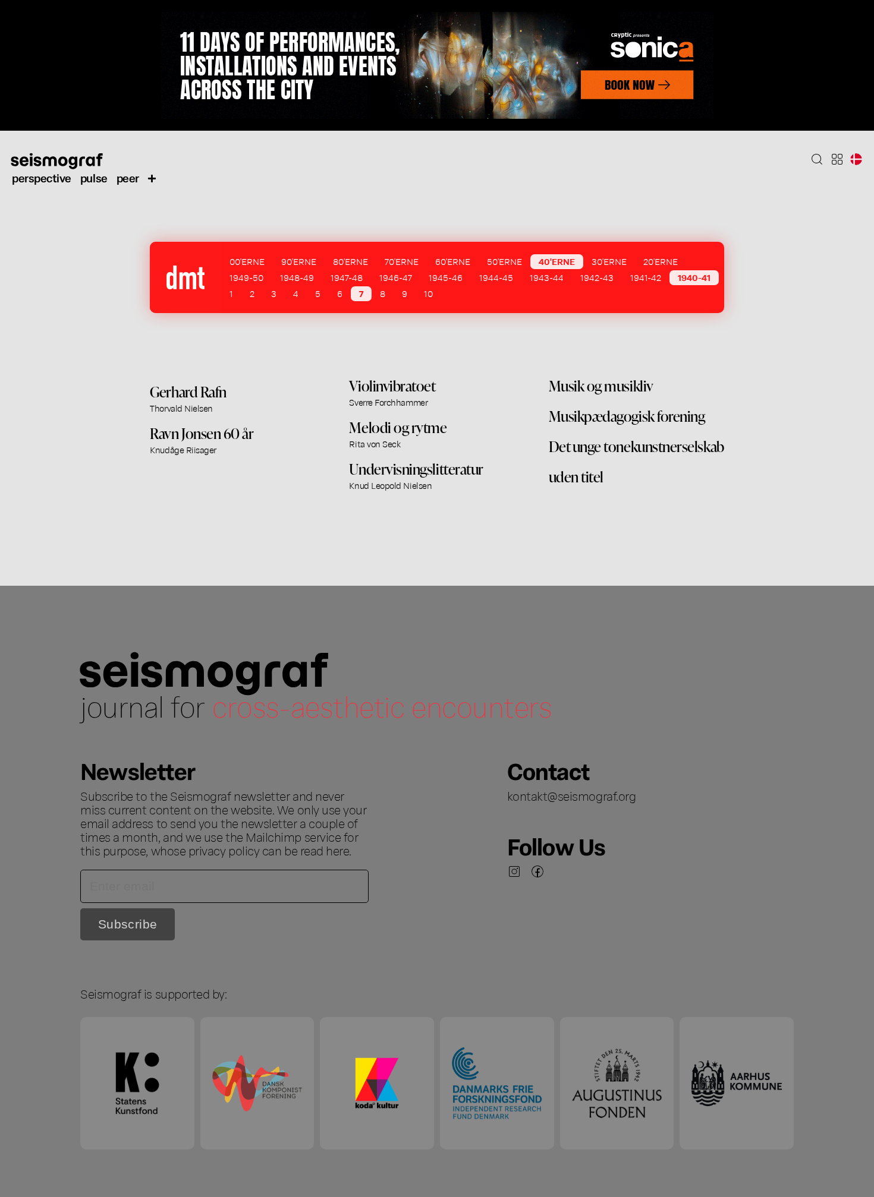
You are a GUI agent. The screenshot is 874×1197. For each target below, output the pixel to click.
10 (428, 293)
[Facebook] (537, 871)
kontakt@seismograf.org (571, 795)
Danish (856, 159)
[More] (152, 177)
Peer (128, 177)
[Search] (816, 159)
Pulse (94, 177)
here (337, 850)
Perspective (41, 177)
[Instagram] (514, 871)
